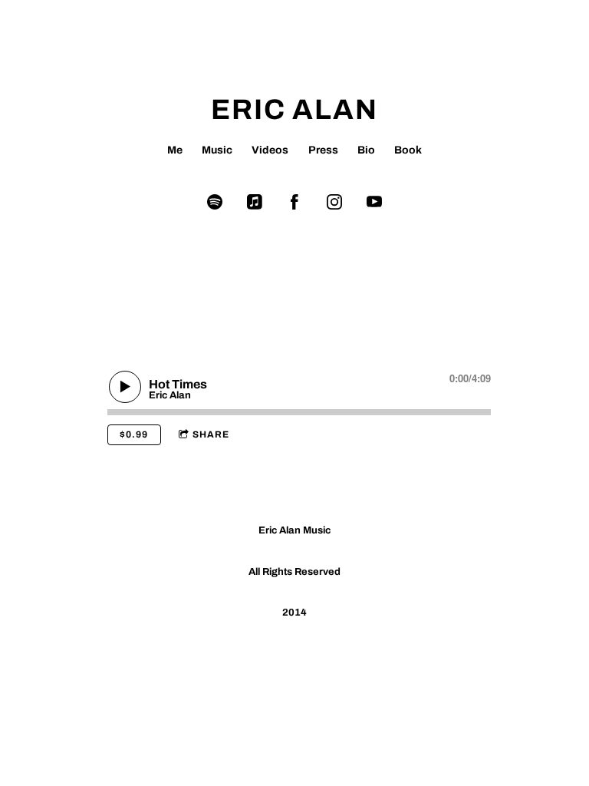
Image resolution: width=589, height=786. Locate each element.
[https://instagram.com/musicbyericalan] (334, 202)
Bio (366, 150)
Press (323, 150)
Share (210, 434)
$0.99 (134, 434)
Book (408, 150)
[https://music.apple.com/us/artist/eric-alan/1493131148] (254, 202)
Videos (270, 150)
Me (175, 150)
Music (217, 150)
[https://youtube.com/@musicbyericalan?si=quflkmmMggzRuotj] (374, 202)
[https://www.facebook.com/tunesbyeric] (294, 202)
